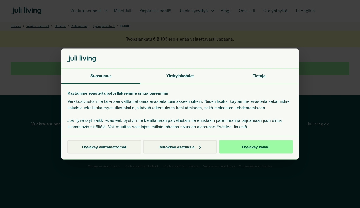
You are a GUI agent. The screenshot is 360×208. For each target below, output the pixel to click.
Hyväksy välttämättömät (104, 146)
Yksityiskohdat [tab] (180, 76)
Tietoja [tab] (259, 76)
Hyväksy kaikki (255, 146)
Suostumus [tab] (101, 76)
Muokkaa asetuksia (176, 146)
